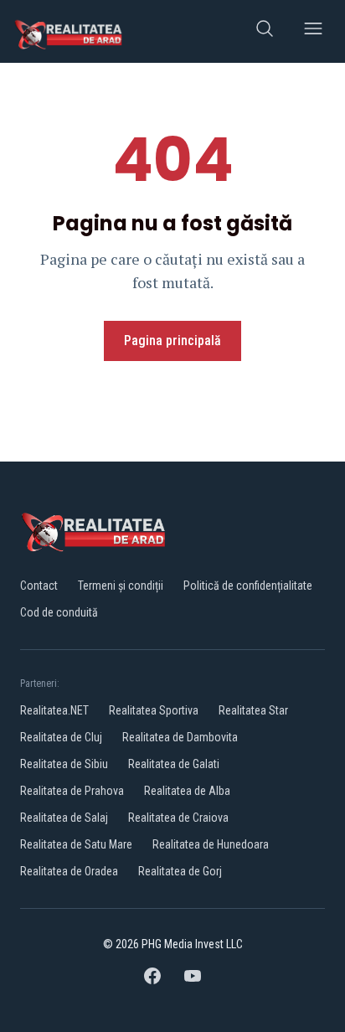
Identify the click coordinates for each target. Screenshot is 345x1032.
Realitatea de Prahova (72, 790)
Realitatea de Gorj (180, 871)
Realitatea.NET (54, 710)
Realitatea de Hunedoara (210, 844)
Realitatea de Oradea (69, 871)
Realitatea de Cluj (61, 737)
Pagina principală (172, 340)
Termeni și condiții (120, 585)
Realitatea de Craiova (178, 817)
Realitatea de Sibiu (64, 764)
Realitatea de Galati (173, 764)
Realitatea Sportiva (153, 710)
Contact (39, 585)
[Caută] (264, 31)
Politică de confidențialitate (247, 585)
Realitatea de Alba (187, 790)
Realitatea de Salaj (64, 817)
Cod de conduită (59, 612)
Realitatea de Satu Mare (76, 844)
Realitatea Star (253, 710)
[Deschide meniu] (313, 31)
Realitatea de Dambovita (180, 737)
